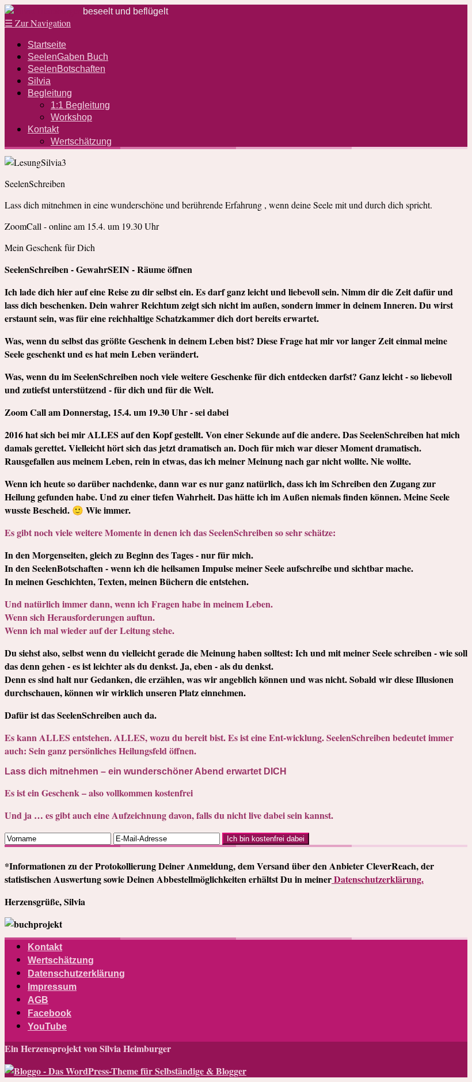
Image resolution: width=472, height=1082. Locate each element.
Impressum (52, 987)
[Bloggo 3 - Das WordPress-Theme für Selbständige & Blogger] (125, 1070)
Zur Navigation (38, 23)
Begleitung (50, 93)
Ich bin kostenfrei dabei (265, 838)
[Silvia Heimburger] (43, 11)
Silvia (39, 81)
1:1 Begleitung (80, 105)
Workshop (71, 117)
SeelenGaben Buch (68, 57)
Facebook (49, 1013)
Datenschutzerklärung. (378, 879)
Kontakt (43, 129)
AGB (38, 1000)
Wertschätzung (81, 141)
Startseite (47, 45)
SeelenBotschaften (66, 69)
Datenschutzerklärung (76, 973)
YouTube (47, 1026)
